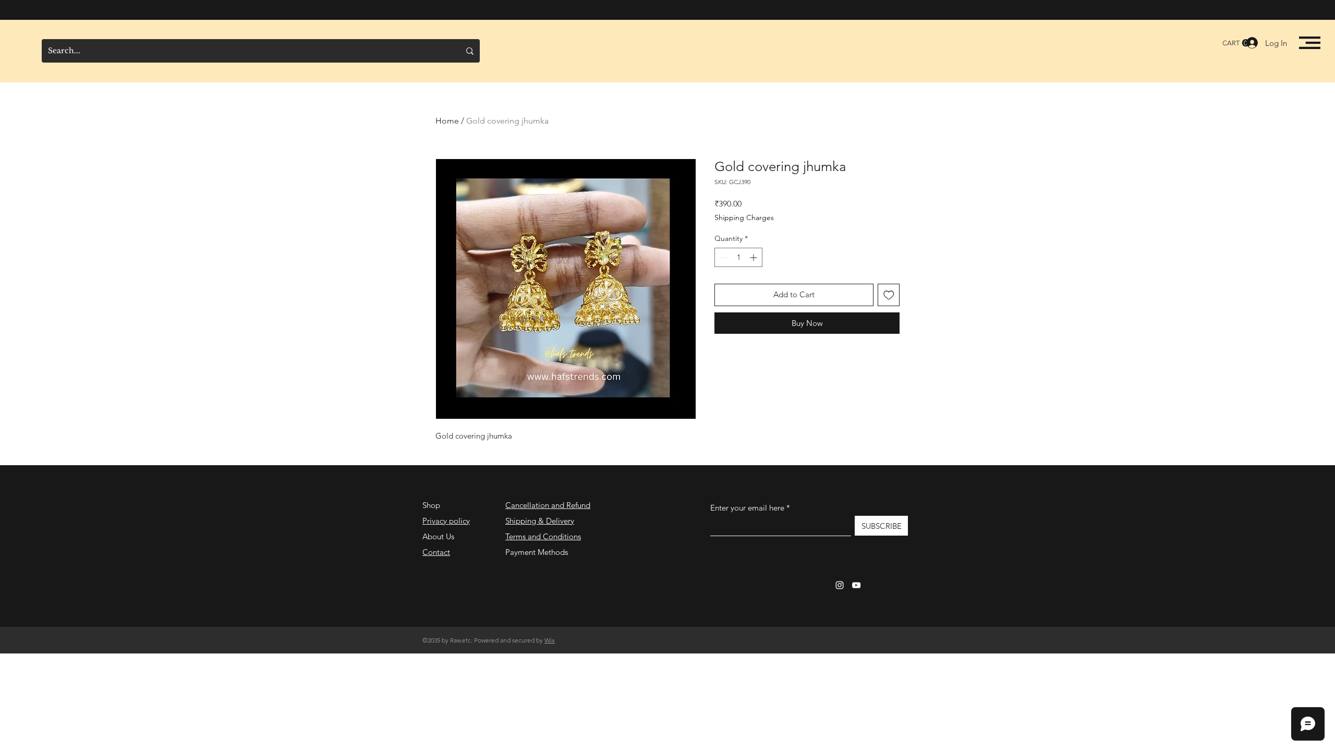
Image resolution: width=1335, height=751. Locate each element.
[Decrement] (722, 257)
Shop (431, 505)
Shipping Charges (744, 217)
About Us (438, 536)
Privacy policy (446, 521)
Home (447, 121)
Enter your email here (747, 508)
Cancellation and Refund (547, 505)
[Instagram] (839, 585)
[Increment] (754, 257)
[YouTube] (856, 585)
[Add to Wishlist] (889, 295)
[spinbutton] (738, 257)
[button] (1309, 43)
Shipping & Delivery (539, 521)
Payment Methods (537, 552)
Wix (549, 640)
